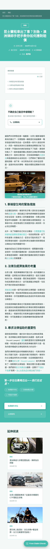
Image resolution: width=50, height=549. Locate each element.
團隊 (23, 340)
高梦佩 (28, 54)
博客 (9, 13)
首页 (3, 13)
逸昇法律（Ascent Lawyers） (24, 361)
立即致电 (11, 414)
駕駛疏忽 (8, 290)
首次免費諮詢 (21, 367)
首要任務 (12, 214)
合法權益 (10, 258)
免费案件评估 (13, 406)
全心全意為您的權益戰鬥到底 (28, 370)
